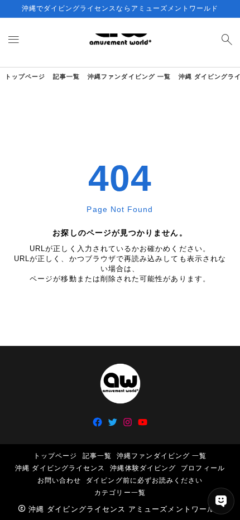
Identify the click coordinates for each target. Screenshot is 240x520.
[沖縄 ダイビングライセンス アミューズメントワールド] (120, 42)
